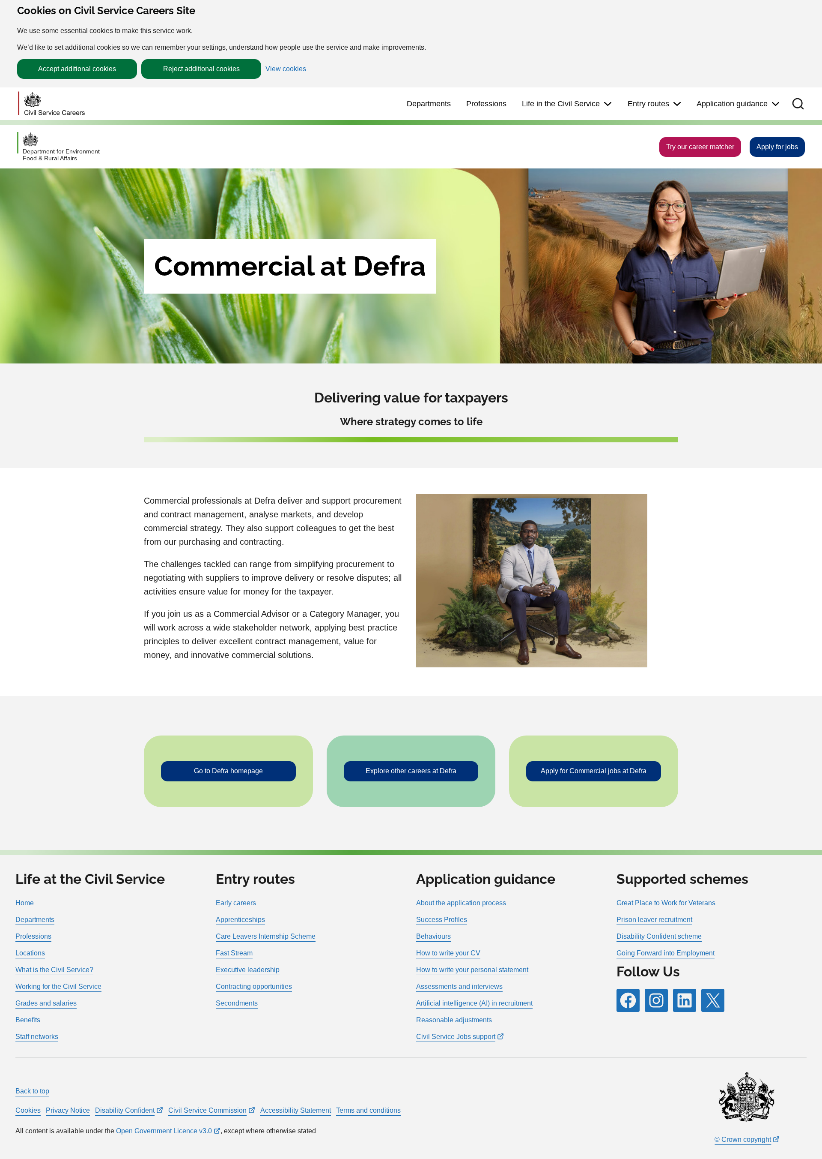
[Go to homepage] (51, 103)
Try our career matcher (700, 146)
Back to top (32, 1091)
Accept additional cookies (77, 68)
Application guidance (732, 103)
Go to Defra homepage (228, 771)
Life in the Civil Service (561, 103)
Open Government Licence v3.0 (164, 1131)
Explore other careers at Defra (411, 771)
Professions (486, 103)
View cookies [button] (285, 69)
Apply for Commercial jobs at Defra (593, 771)
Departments (429, 103)
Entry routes (648, 103)
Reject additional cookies (201, 68)
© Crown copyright (743, 1139)
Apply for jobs (777, 146)
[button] (798, 104)
